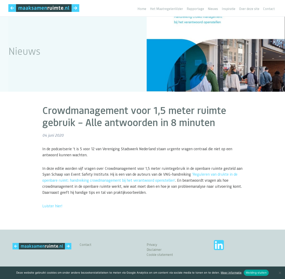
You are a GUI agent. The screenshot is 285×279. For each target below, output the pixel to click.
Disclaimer (154, 249)
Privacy (152, 244)
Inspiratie (228, 9)
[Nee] (280, 273)
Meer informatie (231, 272)
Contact (269, 9)
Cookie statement (160, 254)
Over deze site (249, 9)
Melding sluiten (256, 272)
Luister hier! (52, 205)
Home (141, 9)
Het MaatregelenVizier (166, 9)
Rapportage (195, 9)
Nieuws (213, 9)
